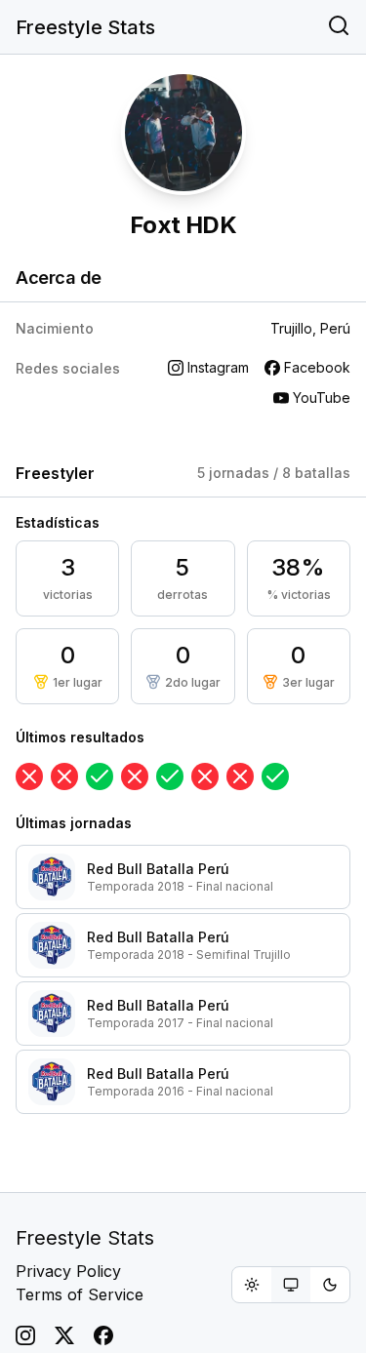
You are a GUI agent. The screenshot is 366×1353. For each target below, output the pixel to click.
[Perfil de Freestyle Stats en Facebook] (103, 1335)
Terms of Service (79, 1294)
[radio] (251, 1284)
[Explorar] (338, 27)
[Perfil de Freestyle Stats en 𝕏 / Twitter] (64, 1335)
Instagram (218, 367)
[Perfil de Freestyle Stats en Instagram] (25, 1335)
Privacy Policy (68, 1271)
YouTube (321, 397)
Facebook (317, 367)
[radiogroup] (290, 1284)
